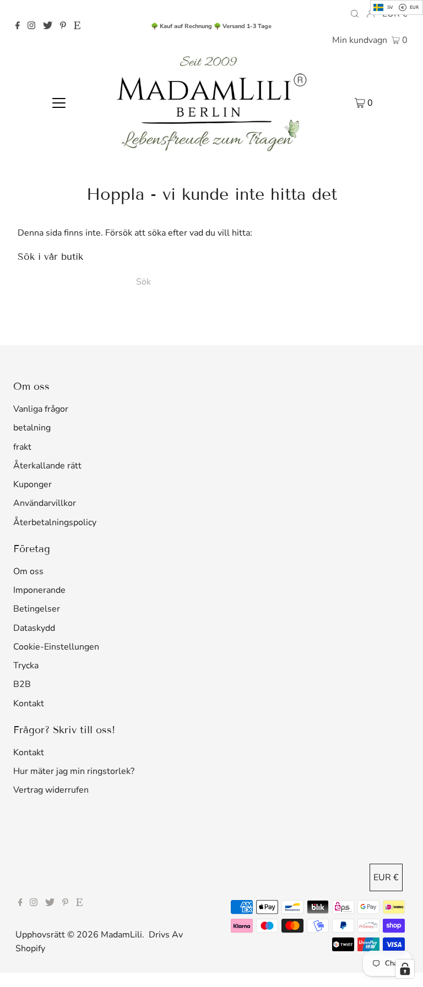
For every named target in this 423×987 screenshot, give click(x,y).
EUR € (386, 877)
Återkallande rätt (47, 466)
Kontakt (28, 703)
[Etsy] (77, 26)
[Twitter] (47, 26)
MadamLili (121, 935)
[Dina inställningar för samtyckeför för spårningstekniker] (404, 968)
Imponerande (39, 590)
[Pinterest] (63, 26)
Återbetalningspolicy (54, 522)
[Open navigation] (59, 102)
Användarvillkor (44, 503)
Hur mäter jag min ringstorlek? (73, 771)
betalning (32, 428)
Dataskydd (34, 628)
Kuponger (32, 484)
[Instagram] (31, 26)
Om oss (28, 571)
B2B (22, 684)
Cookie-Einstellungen (56, 647)
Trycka (26, 665)
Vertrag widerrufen (51, 790)
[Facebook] (18, 26)
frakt (22, 447)
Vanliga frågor (40, 409)
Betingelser (36, 609)
